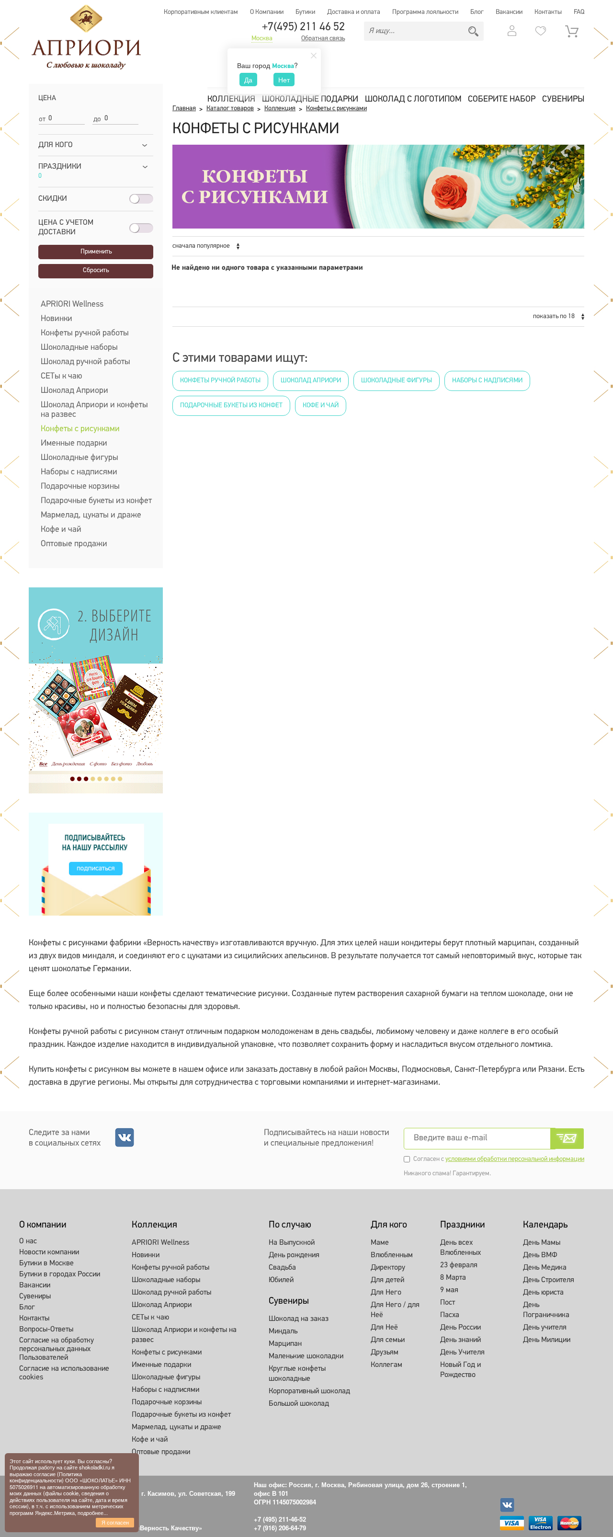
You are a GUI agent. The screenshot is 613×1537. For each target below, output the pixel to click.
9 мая (449, 1290)
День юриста (543, 1292)
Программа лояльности (425, 12)
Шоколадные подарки (310, 99)
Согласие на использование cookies (64, 1373)
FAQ (579, 12)
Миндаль (283, 1331)
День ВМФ (540, 1255)
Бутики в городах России (59, 1274)
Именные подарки (74, 443)
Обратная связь (323, 38)
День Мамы (541, 1243)
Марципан (285, 1344)
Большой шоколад (299, 1404)
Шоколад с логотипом (413, 99)
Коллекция (231, 99)
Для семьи (388, 1340)
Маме (380, 1243)
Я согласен (115, 1522)
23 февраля (458, 1265)
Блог (477, 12)
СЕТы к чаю (61, 376)
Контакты (548, 12)
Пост (447, 1303)
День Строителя (548, 1280)
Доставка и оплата (353, 12)
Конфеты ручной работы (85, 333)
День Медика (545, 1268)
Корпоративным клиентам (201, 12)
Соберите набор (501, 99)
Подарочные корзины (80, 486)
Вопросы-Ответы (46, 1329)
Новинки (56, 319)
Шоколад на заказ (299, 1319)
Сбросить (96, 270)
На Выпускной (292, 1243)
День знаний (460, 1340)
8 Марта (453, 1278)
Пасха (449, 1315)
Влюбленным (392, 1255)
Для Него (386, 1292)
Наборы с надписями (79, 472)
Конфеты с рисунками (80, 429)
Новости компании (49, 1252)
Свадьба (282, 1268)
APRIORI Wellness (72, 304)
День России (460, 1327)
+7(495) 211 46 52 (303, 27)
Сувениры (563, 99)
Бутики (305, 12)
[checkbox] (41, 242)
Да (248, 79)
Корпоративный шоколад (309, 1391)
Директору (388, 1268)
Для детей (387, 1280)
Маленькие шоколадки (306, 1356)
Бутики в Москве (46, 1263)
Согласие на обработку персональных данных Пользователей (56, 1349)
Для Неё (384, 1327)
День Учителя (462, 1352)
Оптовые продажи (74, 544)
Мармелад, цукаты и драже (91, 515)
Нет (284, 79)
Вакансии (509, 12)
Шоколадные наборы (79, 348)
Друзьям (384, 1352)
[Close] (313, 55)
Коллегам (386, 1365)
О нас (28, 1241)
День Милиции (546, 1340)
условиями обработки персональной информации (514, 1159)
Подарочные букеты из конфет (96, 501)
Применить (96, 251)
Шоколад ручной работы (85, 362)
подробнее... (93, 1512)
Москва (261, 38)
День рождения (294, 1255)
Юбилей (281, 1280)
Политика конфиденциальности (46, 1477)
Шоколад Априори (74, 391)
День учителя (545, 1327)
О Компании (267, 12)
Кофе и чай (61, 530)
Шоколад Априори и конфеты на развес (94, 410)
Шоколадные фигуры (79, 458)
